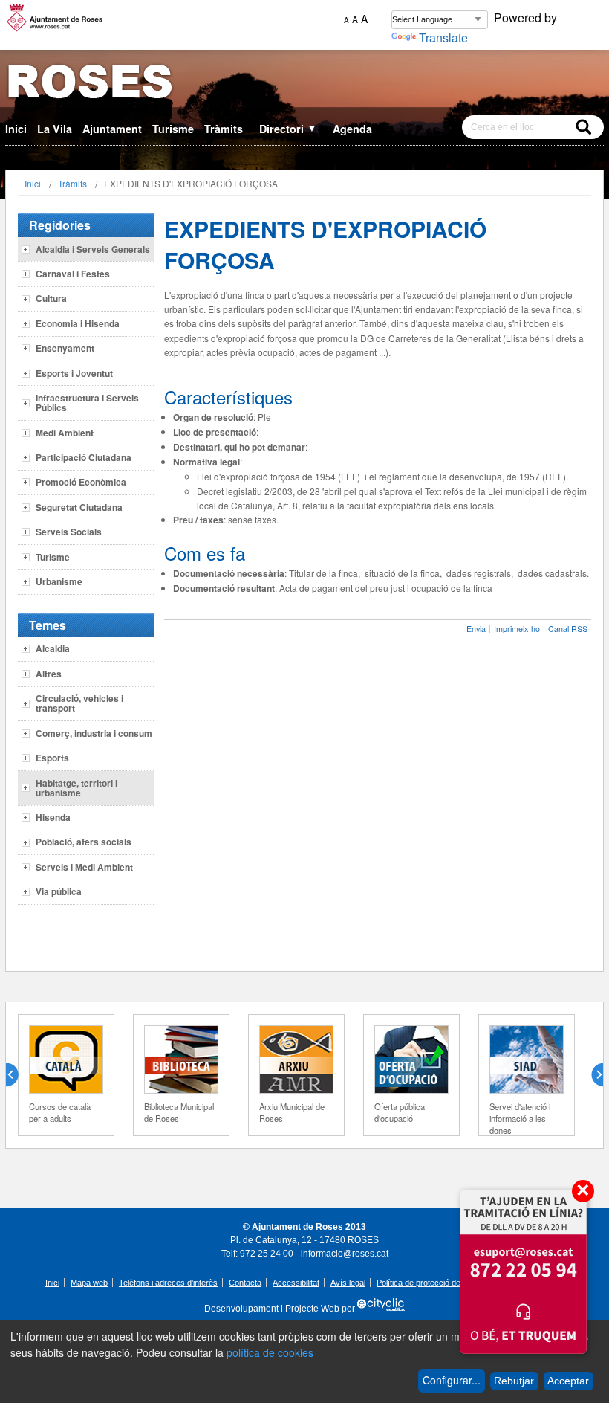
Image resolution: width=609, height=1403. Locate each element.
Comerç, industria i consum (94, 733)
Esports (52, 757)
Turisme (173, 128)
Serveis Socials (69, 531)
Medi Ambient (65, 432)
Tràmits (223, 128)
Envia (476, 628)
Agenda (352, 128)
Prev (18, 1075)
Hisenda (53, 817)
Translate (443, 37)
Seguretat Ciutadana (79, 507)
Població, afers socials (83, 841)
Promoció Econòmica (81, 481)
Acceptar (568, 1381)
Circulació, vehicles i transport (79, 703)
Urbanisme (59, 581)
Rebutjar (514, 1381)
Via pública (59, 891)
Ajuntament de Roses (297, 1227)
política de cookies (270, 1352)
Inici (16, 128)
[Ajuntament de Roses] (304, 84)
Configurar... (452, 1380)
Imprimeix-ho (517, 628)
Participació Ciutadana (83, 457)
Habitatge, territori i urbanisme (76, 787)
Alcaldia (53, 648)
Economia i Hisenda (78, 323)
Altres (49, 673)
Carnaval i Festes (73, 273)
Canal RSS (567, 628)
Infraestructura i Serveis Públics (87, 402)
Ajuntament (112, 128)
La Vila (54, 128)
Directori (287, 128)
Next (591, 1075)
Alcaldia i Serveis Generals (93, 249)
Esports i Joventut (74, 373)
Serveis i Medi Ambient (84, 867)
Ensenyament (65, 348)
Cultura (51, 298)
